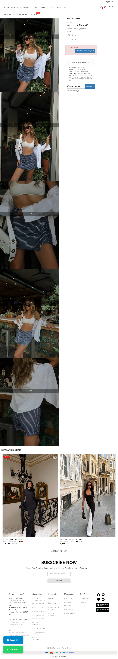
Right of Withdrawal (52, 603)
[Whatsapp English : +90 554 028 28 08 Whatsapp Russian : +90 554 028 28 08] (19, 605)
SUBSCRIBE (59, 580)
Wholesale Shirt (38, 619)
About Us (83, 602)
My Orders (67, 602)
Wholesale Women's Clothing (38, 599)
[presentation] (2, 493)
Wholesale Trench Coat (38, 633)
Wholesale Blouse (38, 604)
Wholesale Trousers (36, 638)
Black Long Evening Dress (12, 539)
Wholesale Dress (38, 615)
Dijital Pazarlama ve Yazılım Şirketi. (60, 648)
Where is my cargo (70, 609)
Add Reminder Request (85, 51)
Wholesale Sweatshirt (36, 623)
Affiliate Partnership (52, 614)
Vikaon (63, 656)
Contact (51, 598)
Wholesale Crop (38, 611)
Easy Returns (68, 606)
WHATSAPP (14, 649)
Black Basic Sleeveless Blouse (71, 539)
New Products (85, 598)
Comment (90, 86)
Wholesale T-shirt (38, 628)
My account (68, 598)
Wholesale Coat (38, 607)
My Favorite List (69, 613)
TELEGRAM (14, 640)
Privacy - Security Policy (54, 608)
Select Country (59, 551)
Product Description (79, 62)
